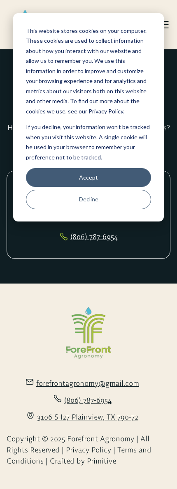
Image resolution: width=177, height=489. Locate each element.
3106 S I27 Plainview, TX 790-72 (87, 417)
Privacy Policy (105, 111)
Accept (88, 177)
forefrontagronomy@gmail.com (87, 383)
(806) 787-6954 (94, 236)
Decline (88, 199)
